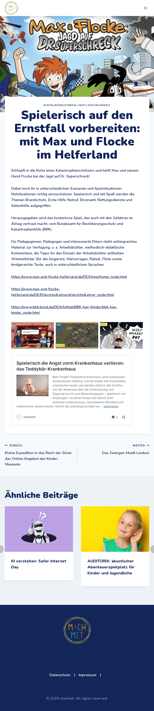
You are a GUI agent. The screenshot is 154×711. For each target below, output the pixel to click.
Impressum (87, 675)
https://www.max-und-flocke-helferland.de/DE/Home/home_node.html (69, 276)
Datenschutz (60, 675)
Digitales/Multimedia (60, 105)
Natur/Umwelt (99, 105)
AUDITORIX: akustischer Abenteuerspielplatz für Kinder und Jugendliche (111, 567)
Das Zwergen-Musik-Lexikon (125, 449)
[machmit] (11, 8)
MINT (82, 105)
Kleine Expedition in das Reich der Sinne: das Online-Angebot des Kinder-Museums (38, 455)
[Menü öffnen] (145, 8)
